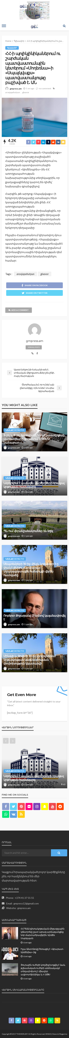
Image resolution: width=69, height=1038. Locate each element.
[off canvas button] (4, 25)
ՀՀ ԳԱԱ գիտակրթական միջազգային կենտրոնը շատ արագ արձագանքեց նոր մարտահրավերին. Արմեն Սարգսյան (42, 933)
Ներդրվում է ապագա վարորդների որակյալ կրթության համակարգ (34, 484)
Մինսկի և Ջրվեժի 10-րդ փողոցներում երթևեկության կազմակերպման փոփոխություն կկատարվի (30, 659)
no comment (45, 88)
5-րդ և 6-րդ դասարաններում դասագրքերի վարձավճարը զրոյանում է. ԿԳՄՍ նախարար (34, 438)
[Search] (64, 25)
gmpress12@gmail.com (26, 903)
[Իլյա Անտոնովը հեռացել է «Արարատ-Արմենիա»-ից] (10, 953)
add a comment (20, 310)
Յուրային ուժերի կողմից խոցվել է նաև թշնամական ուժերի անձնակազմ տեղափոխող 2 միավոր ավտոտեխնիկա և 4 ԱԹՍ (43, 969)
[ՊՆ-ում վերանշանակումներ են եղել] (34, 520)
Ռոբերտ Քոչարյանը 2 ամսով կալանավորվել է (34, 617)
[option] (34, 761)
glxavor (25, 92)
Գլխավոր (12, 48)
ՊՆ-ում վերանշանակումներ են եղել (28, 531)
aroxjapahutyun (12, 92)
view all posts (34, 347)
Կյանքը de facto (14, 430)
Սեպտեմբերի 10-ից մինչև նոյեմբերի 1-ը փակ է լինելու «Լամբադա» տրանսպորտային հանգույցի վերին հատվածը (31, 569)
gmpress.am (16, 88)
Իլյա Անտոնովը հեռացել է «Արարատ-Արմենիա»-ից (42, 951)
